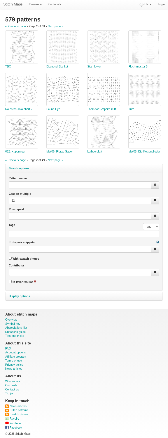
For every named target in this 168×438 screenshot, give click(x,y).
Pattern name (18, 178)
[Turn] (144, 90)
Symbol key (12, 323)
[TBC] (21, 47)
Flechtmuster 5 (137, 66)
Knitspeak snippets (22, 242)
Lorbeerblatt (94, 151)
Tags (12, 225)
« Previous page (15, 26)
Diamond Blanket (57, 66)
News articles (13, 368)
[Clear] (155, 185)
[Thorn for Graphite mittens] (103, 90)
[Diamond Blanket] (62, 47)
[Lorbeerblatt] (103, 132)
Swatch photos (18, 414)
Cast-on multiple (20, 193)
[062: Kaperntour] (21, 132)
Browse (34, 4)
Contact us (12, 389)
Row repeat (16, 209)
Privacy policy (14, 364)
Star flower (94, 66)
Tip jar (9, 393)
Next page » (55, 26)
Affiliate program (15, 356)
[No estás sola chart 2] (21, 90)
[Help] (157, 242)
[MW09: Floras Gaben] (62, 132)
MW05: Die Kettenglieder (144, 151)
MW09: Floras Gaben (59, 151)
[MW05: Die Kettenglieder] (144, 132)
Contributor (16, 265)
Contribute (54, 4)
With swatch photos (25, 258)
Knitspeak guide (15, 331)
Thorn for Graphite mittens (103, 109)
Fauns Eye (53, 109)
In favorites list (22, 282)
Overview (11, 319)
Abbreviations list (16, 327)
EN (146, 4)
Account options (15, 352)
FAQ (8, 348)
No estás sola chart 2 (18, 109)
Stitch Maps (13, 4)
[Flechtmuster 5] (144, 47)
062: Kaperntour (15, 151)
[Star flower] (103, 47)
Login (161, 4)
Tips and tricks (14, 335)
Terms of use (13, 360)
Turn (131, 109)
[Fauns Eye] (62, 90)
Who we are (12, 381)
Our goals (11, 385)
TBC (8, 66)
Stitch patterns (18, 410)
